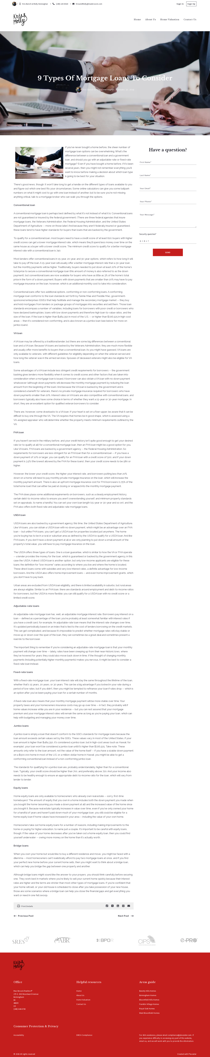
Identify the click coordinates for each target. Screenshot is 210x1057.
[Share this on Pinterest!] (123, 906)
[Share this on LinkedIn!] (118, 906)
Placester (192, 1054)
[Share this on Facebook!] (107, 906)
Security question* (147, 234)
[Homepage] (20, 19)
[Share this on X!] (112, 906)
